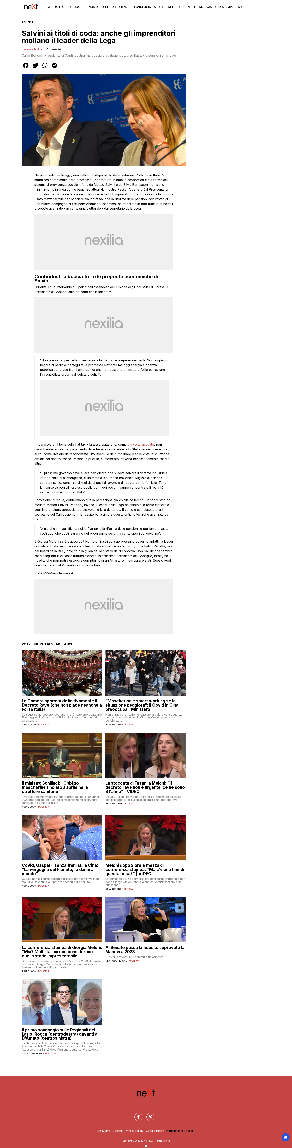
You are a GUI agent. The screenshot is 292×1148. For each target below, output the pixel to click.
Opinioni (184, 7)
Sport (158, 7)
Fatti (170, 7)
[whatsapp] (45, 68)
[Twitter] (148, 1114)
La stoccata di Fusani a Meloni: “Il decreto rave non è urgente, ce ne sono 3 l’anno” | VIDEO (145, 787)
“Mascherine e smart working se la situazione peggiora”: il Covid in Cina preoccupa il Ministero (141, 705)
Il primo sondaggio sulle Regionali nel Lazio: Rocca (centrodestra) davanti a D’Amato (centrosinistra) (59, 1034)
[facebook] (26, 68)
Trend (198, 7)
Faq (239, 7)
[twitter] (35, 68)
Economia (90, 7)
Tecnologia (141, 7)
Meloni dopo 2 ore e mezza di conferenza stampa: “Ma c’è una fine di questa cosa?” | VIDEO (144, 869)
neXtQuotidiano (32, 48)
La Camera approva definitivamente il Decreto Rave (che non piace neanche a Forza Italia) (62, 705)
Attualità (56, 7)
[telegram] (54, 68)
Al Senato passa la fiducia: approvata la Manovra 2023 (144, 949)
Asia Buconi (29, 724)
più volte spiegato (141, 444)
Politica (73, 7)
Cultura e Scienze (115, 7)
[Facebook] (136, 1114)
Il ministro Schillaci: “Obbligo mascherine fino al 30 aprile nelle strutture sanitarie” (55, 787)
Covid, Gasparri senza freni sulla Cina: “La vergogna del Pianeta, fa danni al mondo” (60, 869)
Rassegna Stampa (219, 7)
